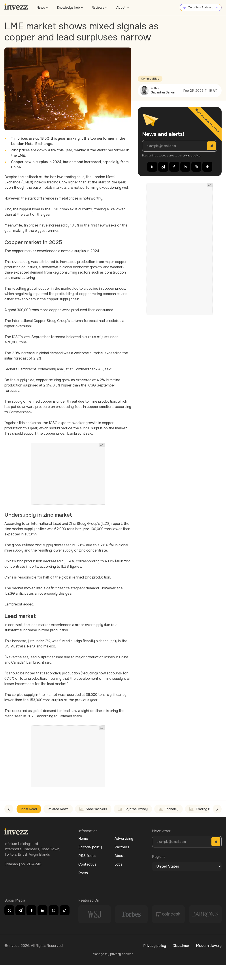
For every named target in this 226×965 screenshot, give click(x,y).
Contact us (87, 864)
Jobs (118, 864)
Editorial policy (90, 847)
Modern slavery (209, 945)
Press (83, 873)
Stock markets (96, 809)
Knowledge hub (68, 8)
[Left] (8, 809)
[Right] (217, 809)
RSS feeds (87, 855)
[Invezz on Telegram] (163, 167)
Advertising (124, 838)
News (41, 8)
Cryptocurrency (136, 809)
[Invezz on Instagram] (196, 167)
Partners (122, 847)
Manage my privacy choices (113, 954)
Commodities (150, 78)
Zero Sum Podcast (200, 7)
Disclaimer (181, 945)
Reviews (98, 8)
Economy (171, 809)
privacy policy (192, 155)
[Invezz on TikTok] (207, 167)
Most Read (29, 809)
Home (83, 838)
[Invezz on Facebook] (174, 167)
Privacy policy (154, 945)
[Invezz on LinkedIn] (185, 167)
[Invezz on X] (152, 167)
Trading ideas (206, 809)
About (121, 8)
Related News (58, 809)
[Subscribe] (211, 145)
